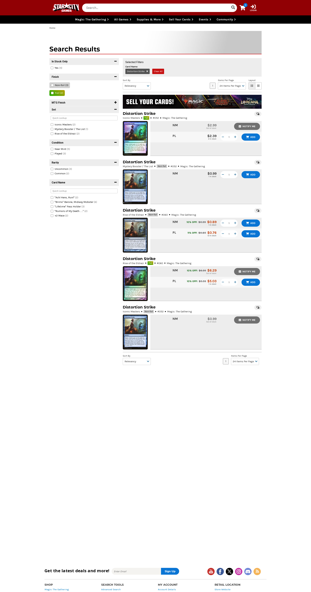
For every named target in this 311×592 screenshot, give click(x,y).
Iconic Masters (131, 117)
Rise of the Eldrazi (133, 214)
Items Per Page (226, 80)
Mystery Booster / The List (138, 166)
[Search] (233, 8)
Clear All (158, 71)
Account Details (167, 589)
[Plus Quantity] (235, 137)
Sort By (126, 80)
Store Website (222, 589)
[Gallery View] (258, 85)
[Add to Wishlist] (257, 113)
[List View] (251, 85)
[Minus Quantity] (222, 137)
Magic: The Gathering (57, 589)
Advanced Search (111, 589)
